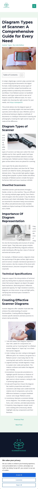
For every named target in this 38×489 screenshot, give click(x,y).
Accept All (19, 475)
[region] (19, 473)
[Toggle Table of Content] (20, 75)
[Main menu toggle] (34, 6)
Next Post (19, 425)
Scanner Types (7, 45)
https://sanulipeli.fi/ (16, 102)
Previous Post (19, 419)
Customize (19, 480)
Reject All (19, 485)
